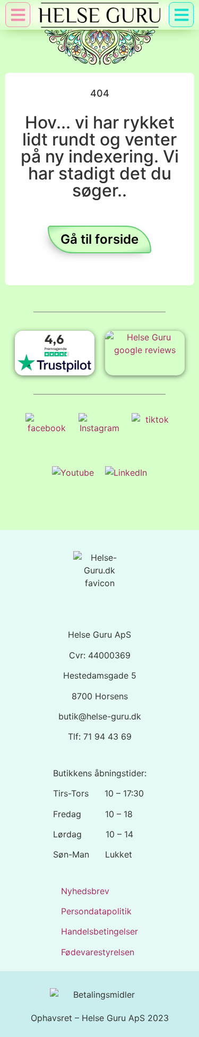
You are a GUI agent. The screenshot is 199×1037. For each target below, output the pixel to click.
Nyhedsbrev (85, 891)
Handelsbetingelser (99, 931)
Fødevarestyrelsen (97, 952)
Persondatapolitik (96, 911)
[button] (181, 14)
